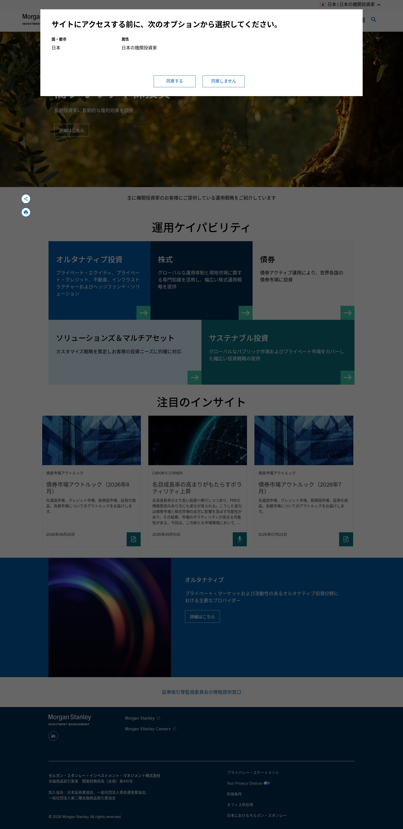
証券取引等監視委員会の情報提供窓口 (201, 692)
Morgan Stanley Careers (148, 728)
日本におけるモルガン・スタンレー (257, 815)
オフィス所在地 (240, 805)
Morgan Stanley (140, 718)
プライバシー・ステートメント (253, 772)
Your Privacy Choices (245, 783)
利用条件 (234, 794)
